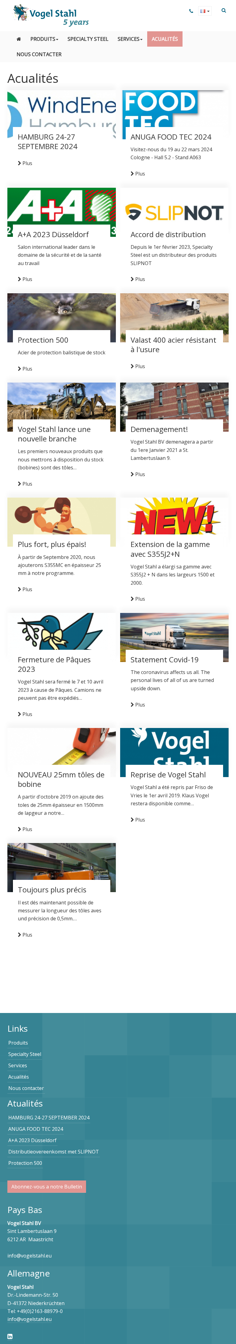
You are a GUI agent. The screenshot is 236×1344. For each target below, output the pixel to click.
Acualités (165, 39)
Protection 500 (25, 1163)
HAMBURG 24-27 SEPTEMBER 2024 (48, 1117)
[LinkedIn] (9, 1336)
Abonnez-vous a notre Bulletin (46, 1186)
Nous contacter (39, 54)
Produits (42, 39)
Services (129, 39)
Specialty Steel (88, 39)
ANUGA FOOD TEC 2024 (35, 1129)
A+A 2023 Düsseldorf (32, 1140)
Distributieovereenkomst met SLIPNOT (53, 1151)
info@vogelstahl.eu (29, 1319)
